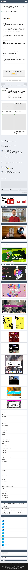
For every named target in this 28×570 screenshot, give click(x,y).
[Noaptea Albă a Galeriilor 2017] (20, 106)
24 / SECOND (3, 414)
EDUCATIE (3, 443)
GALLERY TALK (4, 450)
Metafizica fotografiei (6, 508)
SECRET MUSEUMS (16, 565)
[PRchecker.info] (4, 557)
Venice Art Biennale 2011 (5, 495)
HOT (18, 567)
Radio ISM (3, 479)
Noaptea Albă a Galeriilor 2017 (18, 111)
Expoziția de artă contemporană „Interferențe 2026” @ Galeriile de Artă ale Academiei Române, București (13, 503)
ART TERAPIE (3, 421)
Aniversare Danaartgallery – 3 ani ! (6, 131)
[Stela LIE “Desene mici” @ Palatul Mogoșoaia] (8, 106)
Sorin (2, 508)
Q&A (2, 477)
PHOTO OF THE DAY (4, 475)
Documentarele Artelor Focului (6, 441)
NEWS (3, 468)
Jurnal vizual (3, 459)
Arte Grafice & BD (4, 423)
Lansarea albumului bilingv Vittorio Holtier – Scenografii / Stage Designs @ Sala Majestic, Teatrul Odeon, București (13, 510)
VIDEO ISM (12, 565)
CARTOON (3, 432)
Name (2, 189)
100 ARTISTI (3, 412)
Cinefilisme (3, 434)
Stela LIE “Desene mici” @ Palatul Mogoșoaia (6, 111)
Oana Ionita (7, 166)
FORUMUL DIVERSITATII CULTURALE (6, 448)
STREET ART (3, 488)
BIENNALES (23, 566)
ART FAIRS (6, 567)
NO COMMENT (4, 470)
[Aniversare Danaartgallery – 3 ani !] (8, 122)
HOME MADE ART (4, 452)
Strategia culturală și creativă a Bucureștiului (7, 486)
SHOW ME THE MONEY (5, 484)
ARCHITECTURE (4, 416)
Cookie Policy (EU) (20, 568)
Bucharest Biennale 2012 (5, 430)
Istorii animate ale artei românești (6, 457)
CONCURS (16, 567)
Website (20, 189)
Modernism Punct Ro (5, 244)
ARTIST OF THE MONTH (5, 425)
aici (2, 239)
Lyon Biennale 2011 (4, 461)
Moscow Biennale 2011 (5, 466)
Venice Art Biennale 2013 (5, 497)
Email (11, 189)
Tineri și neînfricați (4, 493)
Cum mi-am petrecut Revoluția (6, 439)
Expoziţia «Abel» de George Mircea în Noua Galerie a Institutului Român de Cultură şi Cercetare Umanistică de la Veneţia (14, 513)
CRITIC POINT (13, 567)
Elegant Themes (12, 563)
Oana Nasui (10, 90)
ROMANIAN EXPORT (4, 566)
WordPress (19, 563)
